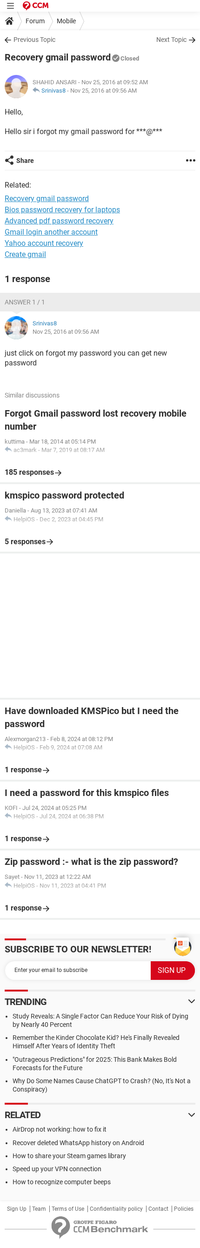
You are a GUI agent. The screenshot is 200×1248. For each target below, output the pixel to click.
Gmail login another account (51, 232)
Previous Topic (34, 39)
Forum (35, 21)
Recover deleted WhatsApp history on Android (78, 1143)
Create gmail (25, 254)
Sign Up (17, 1209)
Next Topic (171, 39)
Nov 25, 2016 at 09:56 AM (103, 90)
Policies (183, 1209)
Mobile (66, 21)
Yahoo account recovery (44, 243)
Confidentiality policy (116, 1209)
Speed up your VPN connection (57, 1169)
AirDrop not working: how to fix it (60, 1129)
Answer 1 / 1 (25, 302)
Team (39, 1209)
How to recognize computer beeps (62, 1182)
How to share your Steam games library (69, 1156)
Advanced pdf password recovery (59, 220)
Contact (158, 1209)
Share (25, 160)
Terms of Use (68, 1209)
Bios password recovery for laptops (62, 209)
